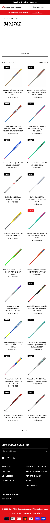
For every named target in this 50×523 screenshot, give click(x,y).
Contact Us (8, 480)
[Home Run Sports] (11, 7)
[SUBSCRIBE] (44, 451)
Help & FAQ (31, 485)
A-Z (10, 62)
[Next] (29, 430)
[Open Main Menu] (47, 7)
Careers (6, 471)
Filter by (25, 53)
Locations (7, 476)
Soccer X (6, 499)
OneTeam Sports (10, 494)
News (28, 480)
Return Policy (33, 476)
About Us (7, 467)
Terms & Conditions (36, 471)
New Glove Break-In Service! (25, 13)
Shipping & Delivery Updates (25, 2)
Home (6, 18)
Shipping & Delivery (36, 467)
